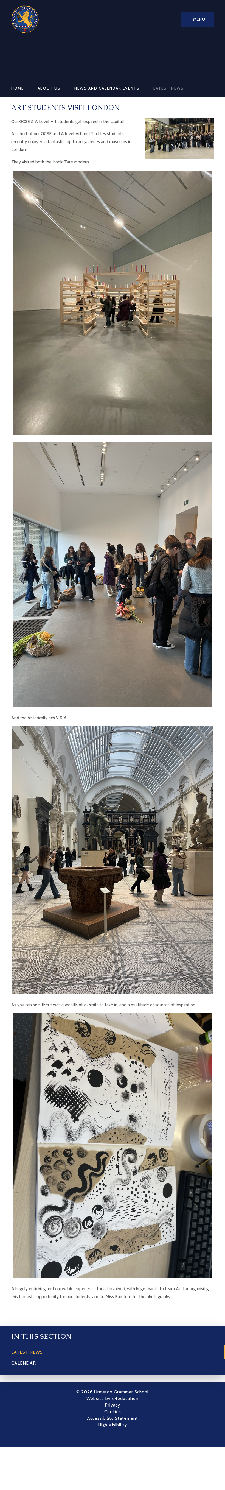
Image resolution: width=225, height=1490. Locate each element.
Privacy (112, 1405)
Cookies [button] (112, 1411)
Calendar (23, 1363)
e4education (125, 1398)
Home (17, 88)
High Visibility (112, 1424)
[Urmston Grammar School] (25, 19)
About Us (49, 88)
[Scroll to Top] (120, 1437)
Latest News (168, 88)
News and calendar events (107, 88)
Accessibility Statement (112, 1418)
